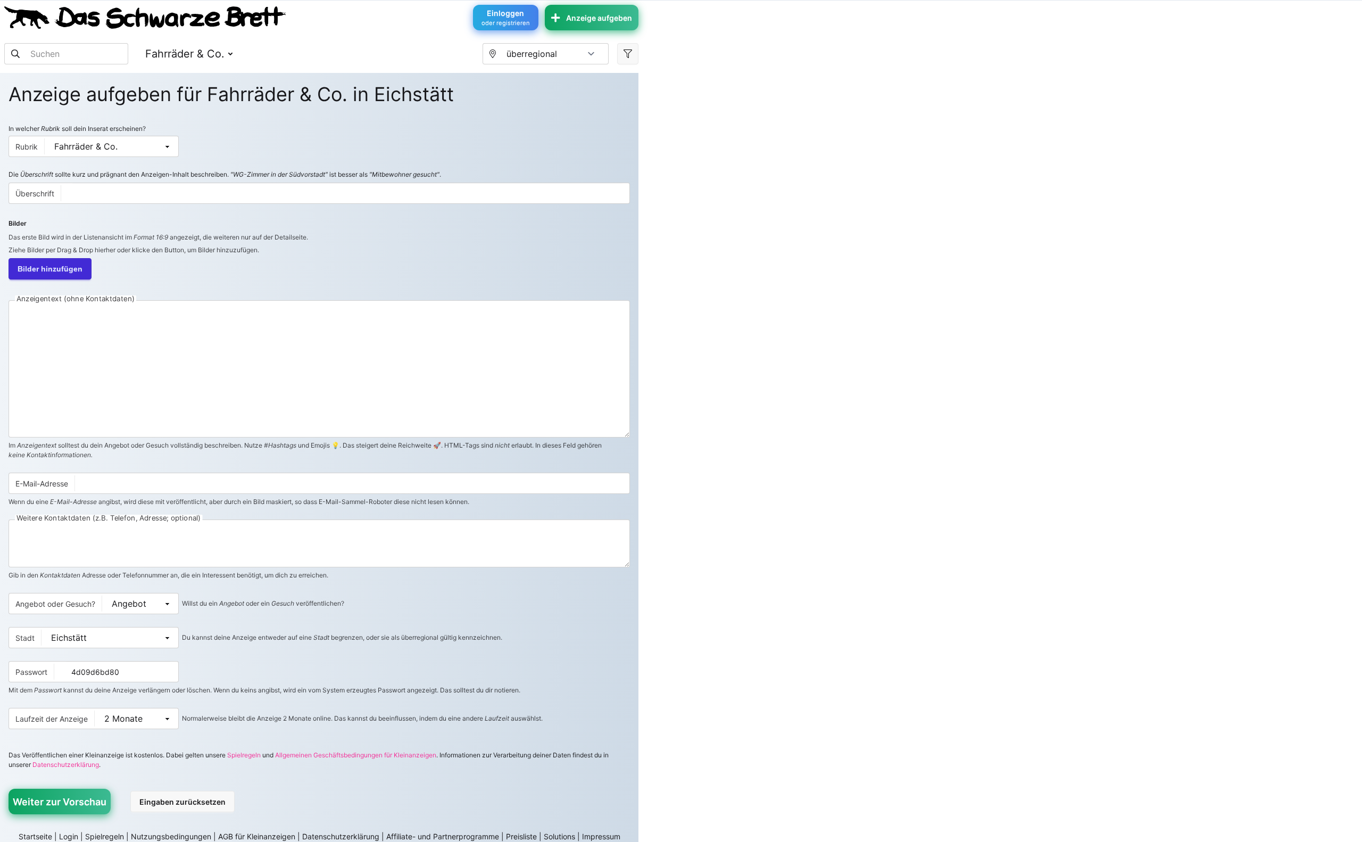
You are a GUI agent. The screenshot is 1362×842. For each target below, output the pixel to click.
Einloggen (505, 18)
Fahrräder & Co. (185, 53)
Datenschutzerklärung (65, 765)
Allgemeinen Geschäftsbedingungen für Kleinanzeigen (355, 755)
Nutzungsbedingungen (171, 836)
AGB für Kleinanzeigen (256, 836)
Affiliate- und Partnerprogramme (442, 836)
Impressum (601, 836)
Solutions (559, 836)
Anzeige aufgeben (599, 17)
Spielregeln (244, 755)
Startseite (35, 836)
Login (68, 836)
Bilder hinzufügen (50, 269)
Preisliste (521, 836)
